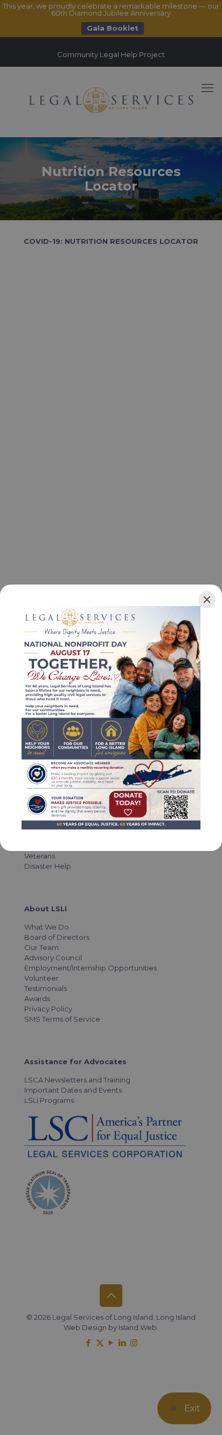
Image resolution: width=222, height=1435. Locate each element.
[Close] (207, 599)
